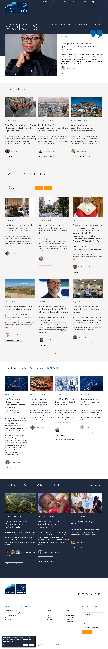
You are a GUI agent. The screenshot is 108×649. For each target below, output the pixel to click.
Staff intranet (60, 645)
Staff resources (52, 619)
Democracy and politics (78, 156)
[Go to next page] (63, 353)
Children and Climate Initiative (14, 564)
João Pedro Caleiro (83, 337)
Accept (31, 645)
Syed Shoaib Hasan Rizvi (84, 267)
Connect (49, 613)
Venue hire (69, 619)
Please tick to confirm (91, 628)
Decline (26, 645)
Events (75, 2)
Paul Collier (47, 258)
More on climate (96, 486)
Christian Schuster (15, 462)
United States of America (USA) (14, 340)
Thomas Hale (24, 552)
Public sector (10, 156)
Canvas (49, 617)
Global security (43, 156)
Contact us (69, 622)
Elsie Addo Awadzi (71, 68)
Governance (70, 617)
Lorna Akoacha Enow (41, 427)
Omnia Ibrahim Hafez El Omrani (52, 552)
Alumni (49, 615)
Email (85, 624)
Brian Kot (87, 427)
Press (68, 613)
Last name (86, 619)
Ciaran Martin (63, 430)
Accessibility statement (47, 645)
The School (43, 345)
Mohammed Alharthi (49, 151)
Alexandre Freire (48, 340)
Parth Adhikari (14, 151)
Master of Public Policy (37, 410)
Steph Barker (79, 542)
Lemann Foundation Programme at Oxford (85, 343)
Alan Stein (8, 555)
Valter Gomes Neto (81, 151)
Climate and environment (13, 560)
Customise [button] (6, 645)
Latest (10, 186)
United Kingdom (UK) (45, 264)
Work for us (70, 615)
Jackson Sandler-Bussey (17, 334)
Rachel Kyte (32, 552)
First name (86, 614)
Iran (51, 156)
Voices (49, 611)
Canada (76, 272)
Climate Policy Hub (15, 567)
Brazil (88, 156)
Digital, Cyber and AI (12, 468)
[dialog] (18, 641)
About (68, 611)
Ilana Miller (13, 253)
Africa (63, 73)
